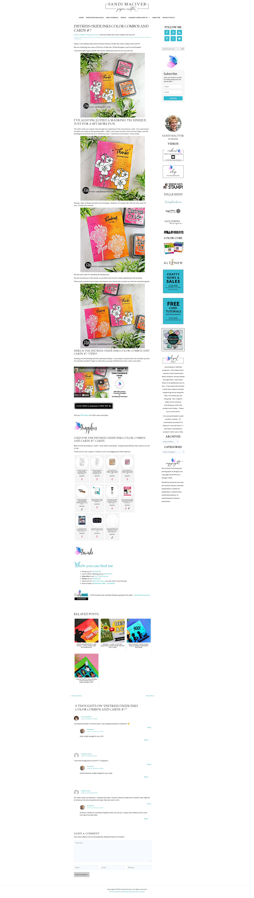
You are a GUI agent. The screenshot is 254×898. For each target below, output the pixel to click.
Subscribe (173, 98)
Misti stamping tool (129, 37)
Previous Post (76, 695)
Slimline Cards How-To (138, 17)
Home (81, 17)
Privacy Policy (169, 17)
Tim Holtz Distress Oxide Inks (143, 37)
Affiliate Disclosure (130, 892)
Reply (149, 727)
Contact (142, 892)
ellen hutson (109, 37)
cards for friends (78, 37)
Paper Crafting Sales (95, 17)
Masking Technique (118, 37)
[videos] (173, 154)
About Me (156, 17)
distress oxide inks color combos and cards (94, 37)
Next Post (151, 695)
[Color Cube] (173, 248)
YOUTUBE (98, 576)
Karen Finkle (85, 791)
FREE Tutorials (112, 17)
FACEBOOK (96, 579)
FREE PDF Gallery (98, 581)
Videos (123, 17)
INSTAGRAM (96, 571)
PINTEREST (107, 574)
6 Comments (78, 38)
